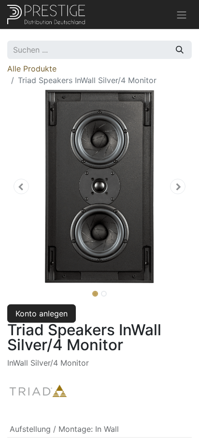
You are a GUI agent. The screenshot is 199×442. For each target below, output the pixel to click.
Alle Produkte (32, 68)
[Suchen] (180, 50)
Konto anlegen (41, 313)
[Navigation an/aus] (181, 14)
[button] (21, 186)
